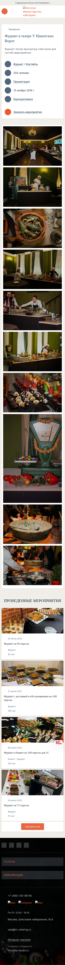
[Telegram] (4, 845)
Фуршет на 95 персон (16, 643)
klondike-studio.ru (18, 950)
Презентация (21, 81)
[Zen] (18, 845)
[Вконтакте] (11, 845)
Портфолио (14, 29)
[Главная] (32, 11)
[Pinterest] (26, 845)
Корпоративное (23, 99)
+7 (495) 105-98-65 (20, 895)
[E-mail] (12, 902)
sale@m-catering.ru (19, 929)
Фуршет (18, 64)
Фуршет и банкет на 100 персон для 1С (26, 752)
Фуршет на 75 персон (16, 805)
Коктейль (32, 64)
